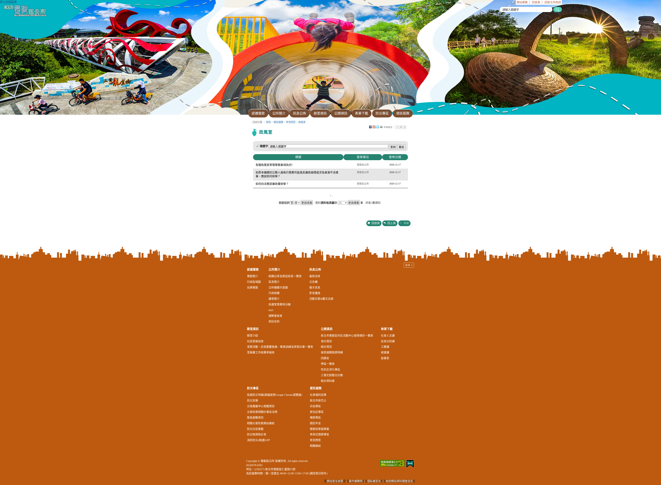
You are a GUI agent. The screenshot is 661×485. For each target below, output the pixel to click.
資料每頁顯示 (329, 203)
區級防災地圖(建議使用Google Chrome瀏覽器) (274, 394)
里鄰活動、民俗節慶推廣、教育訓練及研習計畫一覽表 (280, 346)
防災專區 (253, 388)
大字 (404, 127)
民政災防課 (388, 341)
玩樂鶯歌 (252, 287)
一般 (400, 127)
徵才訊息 (314, 287)
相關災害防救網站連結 (261, 423)
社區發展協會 (255, 341)
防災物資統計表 (256, 434)
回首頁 (536, 2)
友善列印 (381, 127)
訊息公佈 (315, 269)
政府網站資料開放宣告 (399, 481)
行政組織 (274, 293)
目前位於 (284, 203)
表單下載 (387, 329)
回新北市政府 (552, 2)
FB (370, 127)
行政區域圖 (254, 281)
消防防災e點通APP (258, 440)
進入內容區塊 (8, 1)
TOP (406, 223)
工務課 (385, 346)
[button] (330, 356)
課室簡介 (274, 298)
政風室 (302, 122)
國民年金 (315, 423)
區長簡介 (274, 281)
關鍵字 (264, 146)
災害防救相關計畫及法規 (262, 411)
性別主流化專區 (330, 369)
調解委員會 (275, 315)
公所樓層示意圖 (278, 287)
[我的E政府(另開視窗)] (410, 463)
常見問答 (291, 122)
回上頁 (391, 223)
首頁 (268, 122)
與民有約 (274, 321)
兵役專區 (315, 406)
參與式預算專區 (319, 434)
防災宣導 (252, 400)
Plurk (374, 127)
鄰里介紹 (252, 335)
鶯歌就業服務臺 (319, 428)
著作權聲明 (356, 481)
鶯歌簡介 (252, 276)
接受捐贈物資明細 (332, 352)
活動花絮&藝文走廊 (321, 298)
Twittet (377, 127)
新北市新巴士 (318, 400)
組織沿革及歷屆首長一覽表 (285, 276)
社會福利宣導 (318, 394)
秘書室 (385, 358)
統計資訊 (326, 346)
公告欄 (313, 281)
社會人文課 (388, 335)
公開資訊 (327, 329)
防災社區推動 (255, 428)
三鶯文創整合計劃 (332, 375)
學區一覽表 (328, 363)
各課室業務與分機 (280, 304)
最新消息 (314, 276)
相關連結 (315, 445)
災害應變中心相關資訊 (261, 406)
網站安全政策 (335, 481)
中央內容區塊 (408, 127)
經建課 (385, 352)
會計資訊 (326, 341)
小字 (397, 127)
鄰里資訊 (253, 329)
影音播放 (314, 293)
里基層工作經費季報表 (261, 352)
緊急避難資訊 (255, 417)
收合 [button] (409, 265)
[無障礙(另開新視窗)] (392, 462)
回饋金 (325, 358)
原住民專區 (317, 411)
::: (514, 2)
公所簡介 (274, 269)
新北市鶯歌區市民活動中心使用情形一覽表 (347, 335)
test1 (271, 310)
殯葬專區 (315, 417)
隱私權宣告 (374, 481)
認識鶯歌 (253, 269)
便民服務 (278, 122)
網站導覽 (522, 2)
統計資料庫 (328, 380)
